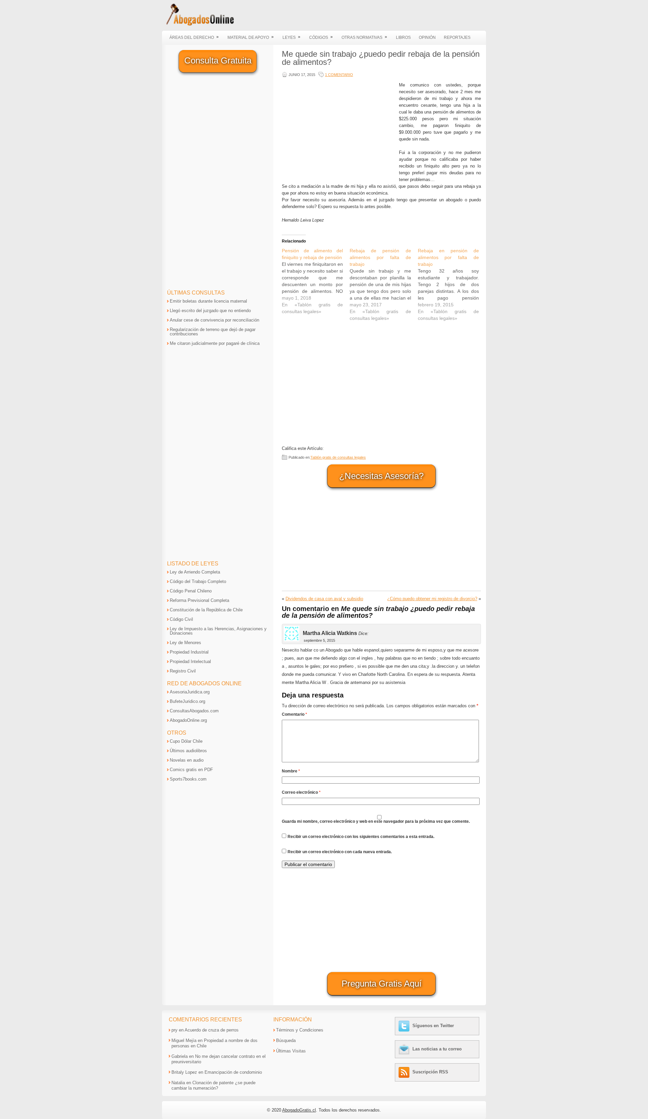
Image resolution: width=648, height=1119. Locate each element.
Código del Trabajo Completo (198, 581)
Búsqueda (286, 1040)
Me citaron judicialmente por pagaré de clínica (215, 343)
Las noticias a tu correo (437, 1048)
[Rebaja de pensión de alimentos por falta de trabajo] (383, 284)
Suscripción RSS (430, 1071)
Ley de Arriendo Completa (195, 572)
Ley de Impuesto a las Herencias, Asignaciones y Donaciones (218, 631)
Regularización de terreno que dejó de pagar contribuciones (212, 331)
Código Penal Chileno (191, 590)
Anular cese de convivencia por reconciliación (214, 320)
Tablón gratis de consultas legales (338, 457)
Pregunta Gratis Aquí (382, 983)
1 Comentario (339, 75)
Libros (403, 37)
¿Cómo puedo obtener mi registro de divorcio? (432, 598)
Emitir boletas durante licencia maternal (208, 301)
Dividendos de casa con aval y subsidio (324, 598)
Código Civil (181, 619)
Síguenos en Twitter (433, 1025)
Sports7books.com (188, 779)
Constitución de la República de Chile (206, 609)
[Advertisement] (339, 129)
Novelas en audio (187, 760)
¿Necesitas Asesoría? (381, 476)
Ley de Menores (185, 642)
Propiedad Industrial (189, 652)
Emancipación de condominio (233, 1072)
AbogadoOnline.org (188, 720)
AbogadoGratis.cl (299, 1110)
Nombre (291, 771)
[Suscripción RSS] (405, 1071)
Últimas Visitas (291, 1050)
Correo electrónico (301, 792)
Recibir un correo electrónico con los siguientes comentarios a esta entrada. (361, 836)
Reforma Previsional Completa (199, 600)
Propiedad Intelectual (190, 661)
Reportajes (457, 37)
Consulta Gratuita (217, 60)
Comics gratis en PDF (191, 769)
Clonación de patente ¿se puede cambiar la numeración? (213, 1085)
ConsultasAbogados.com (194, 710)
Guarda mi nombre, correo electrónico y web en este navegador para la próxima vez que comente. (376, 821)
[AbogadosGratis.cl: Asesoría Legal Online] (198, 24)
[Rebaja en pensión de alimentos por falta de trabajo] (452, 284)
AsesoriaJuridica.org (190, 691)
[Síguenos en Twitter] (405, 1025)
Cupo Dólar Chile (186, 741)
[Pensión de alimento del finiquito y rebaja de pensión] (316, 281)
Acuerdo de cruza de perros (212, 1030)
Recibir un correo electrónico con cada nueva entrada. (340, 851)
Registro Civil (183, 670)
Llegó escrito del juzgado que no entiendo (210, 310)
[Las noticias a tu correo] (405, 1048)
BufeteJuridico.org (187, 701)
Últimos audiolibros (188, 750)
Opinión (427, 37)
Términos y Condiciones (299, 1030)
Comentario (294, 714)
